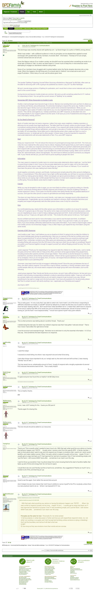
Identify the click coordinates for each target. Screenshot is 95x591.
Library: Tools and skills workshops (33, 36)
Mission (72, 567)
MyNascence (7, 400)
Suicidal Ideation (48, 580)
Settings (72, 576)
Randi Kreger (7, 372)
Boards (11, 28)
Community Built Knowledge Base (17, 36)
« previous (86, 39)
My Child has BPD (22, 577)
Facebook (72, 572)
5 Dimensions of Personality (25, 568)
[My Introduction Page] (3, 55)
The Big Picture (22, 567)
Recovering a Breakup (23, 580)
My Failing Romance (23, 582)
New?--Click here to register (40, 28)
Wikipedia (72, 570)
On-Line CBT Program (49, 573)
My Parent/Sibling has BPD (24, 578)
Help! (6, 28)
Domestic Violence (49, 582)
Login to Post (27, 28)
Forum (22, 11)
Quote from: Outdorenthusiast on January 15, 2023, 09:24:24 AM (28, 497)
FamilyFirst (6, 444)
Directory (47, 579)
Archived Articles (22, 584)
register (22, 18)
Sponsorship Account (75, 579)
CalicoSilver (6, 45)
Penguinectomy (7, 298)
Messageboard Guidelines (50, 578)
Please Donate (18, 28)
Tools (34, 11)
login (17, 18)
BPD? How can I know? (24, 569)
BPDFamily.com (5, 36)
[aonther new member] (3, 313)
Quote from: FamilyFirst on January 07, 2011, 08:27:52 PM (29, 500)
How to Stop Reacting (49, 567)
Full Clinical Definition (23, 573)
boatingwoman (7, 386)
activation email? (17, 19)
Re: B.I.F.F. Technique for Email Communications (36, 298)
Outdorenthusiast (8, 494)
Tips (28, 11)
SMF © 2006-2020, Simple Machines (52, 588)
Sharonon (6, 475)
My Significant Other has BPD (25, 579)
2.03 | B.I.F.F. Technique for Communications (54, 36)
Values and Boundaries (50, 572)
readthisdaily (7, 342)
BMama (5, 316)
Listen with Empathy (49, 569)
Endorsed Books (22, 583)
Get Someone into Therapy (24, 570)
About (41, 11)
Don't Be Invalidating (49, 570)
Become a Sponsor (74, 578)
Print (89, 542)
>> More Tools (48, 574)
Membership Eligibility (49, 577)
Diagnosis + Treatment (10, 11)
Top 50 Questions (23, 574)
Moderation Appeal (74, 577)
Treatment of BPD (23, 572)
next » (90, 39)
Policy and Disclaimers (75, 568)
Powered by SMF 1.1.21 (41, 588)
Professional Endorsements (76, 569)
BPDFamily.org (73, 573)
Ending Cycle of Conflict (50, 568)
